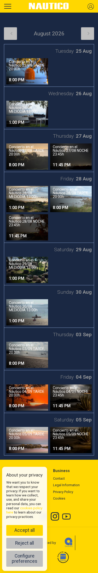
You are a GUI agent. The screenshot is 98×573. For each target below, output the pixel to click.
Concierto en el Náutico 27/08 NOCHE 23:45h (71, 150)
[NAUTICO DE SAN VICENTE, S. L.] (49, 6)
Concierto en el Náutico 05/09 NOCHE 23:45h (71, 434)
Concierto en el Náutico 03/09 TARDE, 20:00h (27, 348)
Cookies (59, 498)
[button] (10, 33)
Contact (59, 478)
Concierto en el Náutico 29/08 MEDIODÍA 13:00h (23, 263)
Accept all (24, 530)
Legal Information (66, 485)
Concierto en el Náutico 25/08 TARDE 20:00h (26, 65)
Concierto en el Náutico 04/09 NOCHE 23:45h (71, 391)
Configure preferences (24, 558)
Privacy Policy (63, 492)
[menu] (7, 5)
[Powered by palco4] (62, 557)
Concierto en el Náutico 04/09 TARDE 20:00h (26, 391)
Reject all (24, 543)
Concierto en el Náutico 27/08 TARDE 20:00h (26, 150)
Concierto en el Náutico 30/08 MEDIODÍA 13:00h (23, 306)
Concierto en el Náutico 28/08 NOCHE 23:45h (27, 221)
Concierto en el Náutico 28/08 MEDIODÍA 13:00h (23, 193)
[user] (91, 6)
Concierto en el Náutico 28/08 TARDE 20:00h (70, 193)
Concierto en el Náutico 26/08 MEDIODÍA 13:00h (23, 107)
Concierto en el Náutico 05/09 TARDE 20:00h (26, 434)
